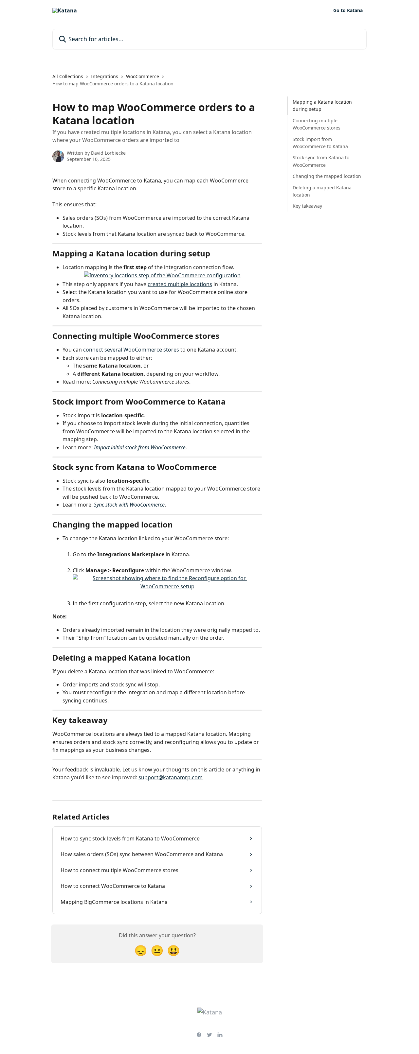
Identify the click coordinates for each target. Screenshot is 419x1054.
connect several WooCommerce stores (131, 349)
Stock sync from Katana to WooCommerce (321, 161)
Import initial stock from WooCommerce (140, 447)
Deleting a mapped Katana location (322, 191)
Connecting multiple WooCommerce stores (316, 124)
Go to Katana (348, 10)
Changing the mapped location (327, 176)
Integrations (104, 76)
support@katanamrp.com (170, 777)
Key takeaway (307, 206)
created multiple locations (180, 284)
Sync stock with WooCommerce (129, 504)
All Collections (67, 76)
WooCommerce (142, 76)
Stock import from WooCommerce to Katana (320, 142)
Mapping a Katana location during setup (322, 105)
